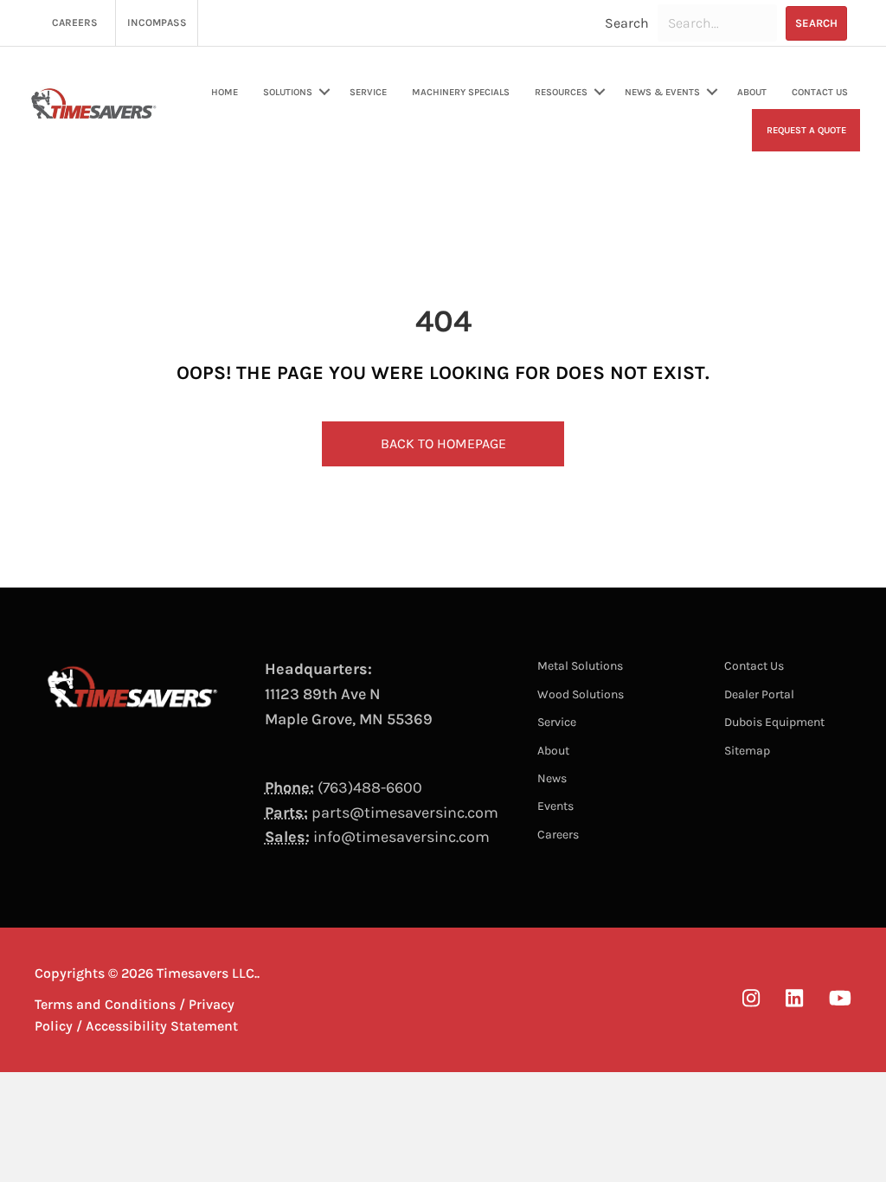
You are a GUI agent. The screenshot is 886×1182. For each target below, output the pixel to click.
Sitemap (747, 750)
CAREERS (75, 22)
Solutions (287, 92)
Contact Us (820, 92)
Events (555, 806)
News (552, 778)
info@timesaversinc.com (401, 836)
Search (627, 23)
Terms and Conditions (105, 1004)
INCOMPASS (157, 22)
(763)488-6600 (370, 787)
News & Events (662, 92)
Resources (561, 92)
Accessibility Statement (162, 1026)
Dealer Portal (759, 694)
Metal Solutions (580, 665)
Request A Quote (806, 130)
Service (368, 92)
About (752, 92)
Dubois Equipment (774, 722)
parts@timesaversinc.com (404, 812)
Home (224, 92)
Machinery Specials (461, 92)
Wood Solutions (580, 694)
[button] (816, 23)
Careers (558, 834)
